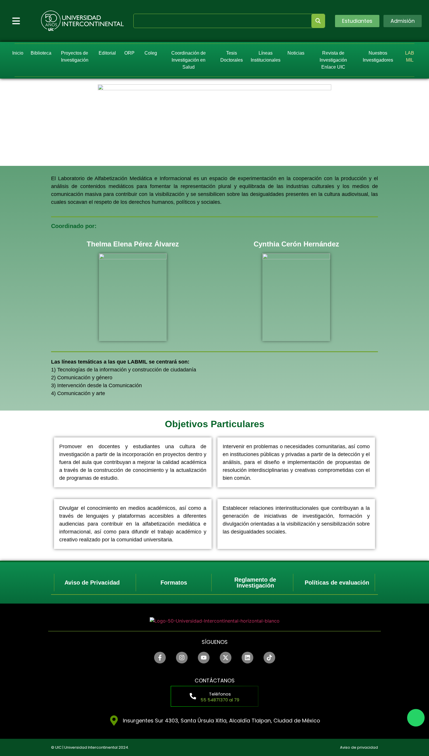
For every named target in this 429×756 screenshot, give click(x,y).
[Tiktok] (269, 657)
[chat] (416, 718)
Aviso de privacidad (359, 747)
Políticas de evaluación (337, 582)
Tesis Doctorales (231, 56)
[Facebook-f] (160, 657)
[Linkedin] (247, 657)
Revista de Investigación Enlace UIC (333, 60)
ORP (130, 53)
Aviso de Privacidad (92, 582)
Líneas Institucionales (266, 56)
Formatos (174, 582)
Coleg (150, 53)
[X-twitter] (225, 657)
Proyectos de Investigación (74, 56)
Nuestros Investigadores (378, 56)
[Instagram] (182, 657)
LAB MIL (409, 56)
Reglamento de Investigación (255, 582)
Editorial (107, 53)
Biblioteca (41, 53)
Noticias (295, 53)
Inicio (18, 53)
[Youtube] (204, 657)
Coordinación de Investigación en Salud (188, 60)
